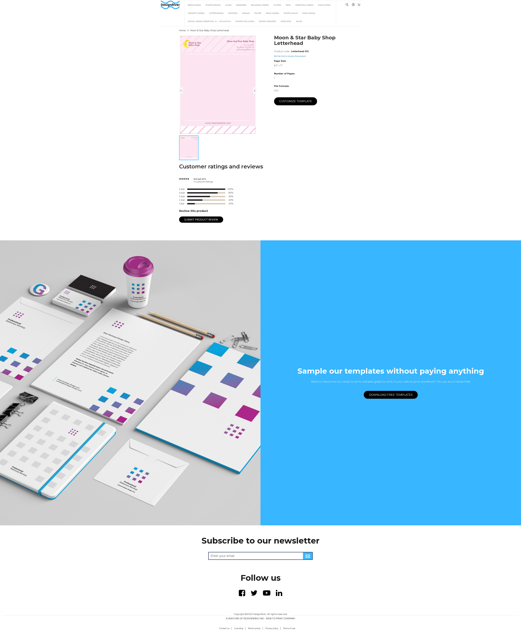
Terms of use (289, 628)
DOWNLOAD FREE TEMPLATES (391, 394)
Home (182, 30)
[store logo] (173, 5)
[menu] (260, 13)
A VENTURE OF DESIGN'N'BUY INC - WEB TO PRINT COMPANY (260, 618)
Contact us (224, 628)
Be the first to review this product (290, 56)
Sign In (353, 4)
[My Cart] (358, 4)
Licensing (238, 628)
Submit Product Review (201, 219)
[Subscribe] (307, 556)
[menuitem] (194, 5)
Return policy (254, 628)
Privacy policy (271, 628)
